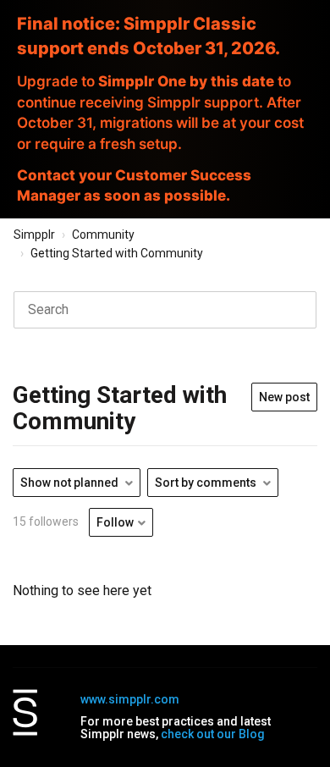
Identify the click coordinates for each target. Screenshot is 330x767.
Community (103, 234)
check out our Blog (213, 734)
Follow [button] (115, 522)
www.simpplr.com (129, 699)
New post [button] (284, 397)
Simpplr (34, 234)
